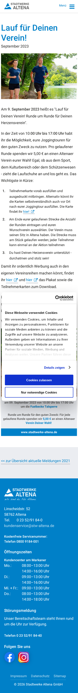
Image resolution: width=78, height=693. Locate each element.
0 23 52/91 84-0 (23, 520)
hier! (26, 212)
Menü (63, 5)
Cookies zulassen (39, 380)
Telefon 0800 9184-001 (21, 541)
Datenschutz (40, 676)
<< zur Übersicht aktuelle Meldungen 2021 (35, 461)
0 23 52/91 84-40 (29, 636)
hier (9, 280)
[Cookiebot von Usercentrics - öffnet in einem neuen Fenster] (55, 298)
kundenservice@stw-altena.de (29, 525)
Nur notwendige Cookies (39, 392)
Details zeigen (54, 367)
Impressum (18, 676)
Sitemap (60, 676)
